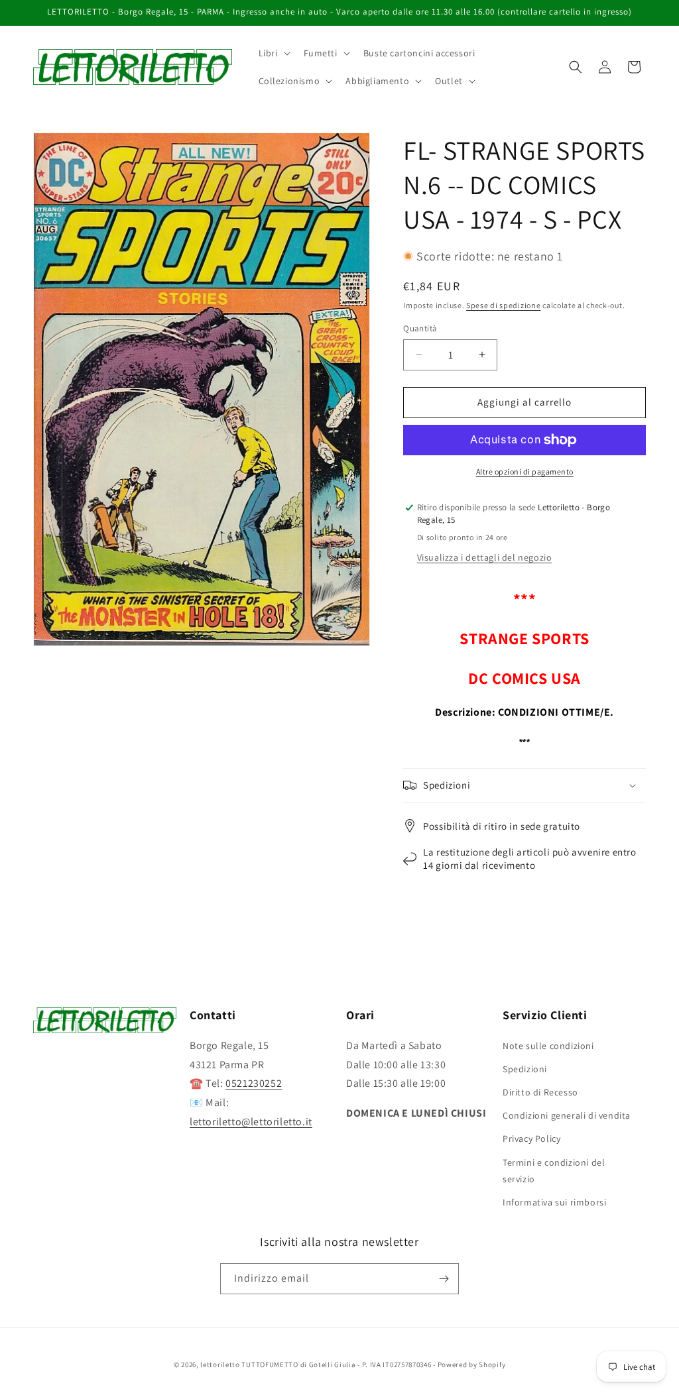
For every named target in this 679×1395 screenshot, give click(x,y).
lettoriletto (219, 1364)
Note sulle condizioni (548, 1046)
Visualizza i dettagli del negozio (484, 557)
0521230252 (253, 1083)
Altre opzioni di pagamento (525, 471)
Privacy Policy (531, 1138)
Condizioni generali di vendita (567, 1115)
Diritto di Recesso (540, 1092)
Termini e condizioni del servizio (554, 1170)
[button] (273, 53)
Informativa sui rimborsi (554, 1202)
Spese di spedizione (503, 305)
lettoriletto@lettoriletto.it (251, 1122)
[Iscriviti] (443, 1278)
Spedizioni (525, 1069)
